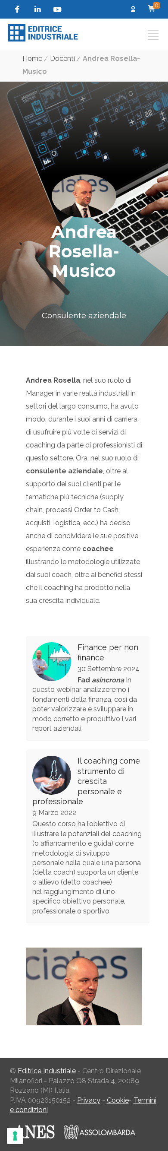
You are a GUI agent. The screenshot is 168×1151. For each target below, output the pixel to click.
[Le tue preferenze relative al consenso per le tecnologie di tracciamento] (15, 1136)
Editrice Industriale (47, 1071)
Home (32, 58)
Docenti (62, 58)
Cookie (118, 1100)
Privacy (88, 1100)
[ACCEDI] (135, 9)
